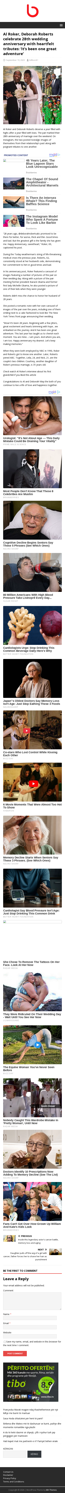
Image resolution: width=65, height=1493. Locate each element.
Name (6, 1314)
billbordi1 (33, 60)
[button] (60, 25)
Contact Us (8, 1471)
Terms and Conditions (13, 1481)
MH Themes (51, 1490)
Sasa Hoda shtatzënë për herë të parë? (23, 1418)
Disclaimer (8, 1475)
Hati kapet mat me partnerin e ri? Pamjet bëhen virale (30, 1441)
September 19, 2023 (15, 60)
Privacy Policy (9, 1478)
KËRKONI (8, 1448)
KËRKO (34, 1454)
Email (6, 1323)
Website (7, 1332)
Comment (8, 1290)
